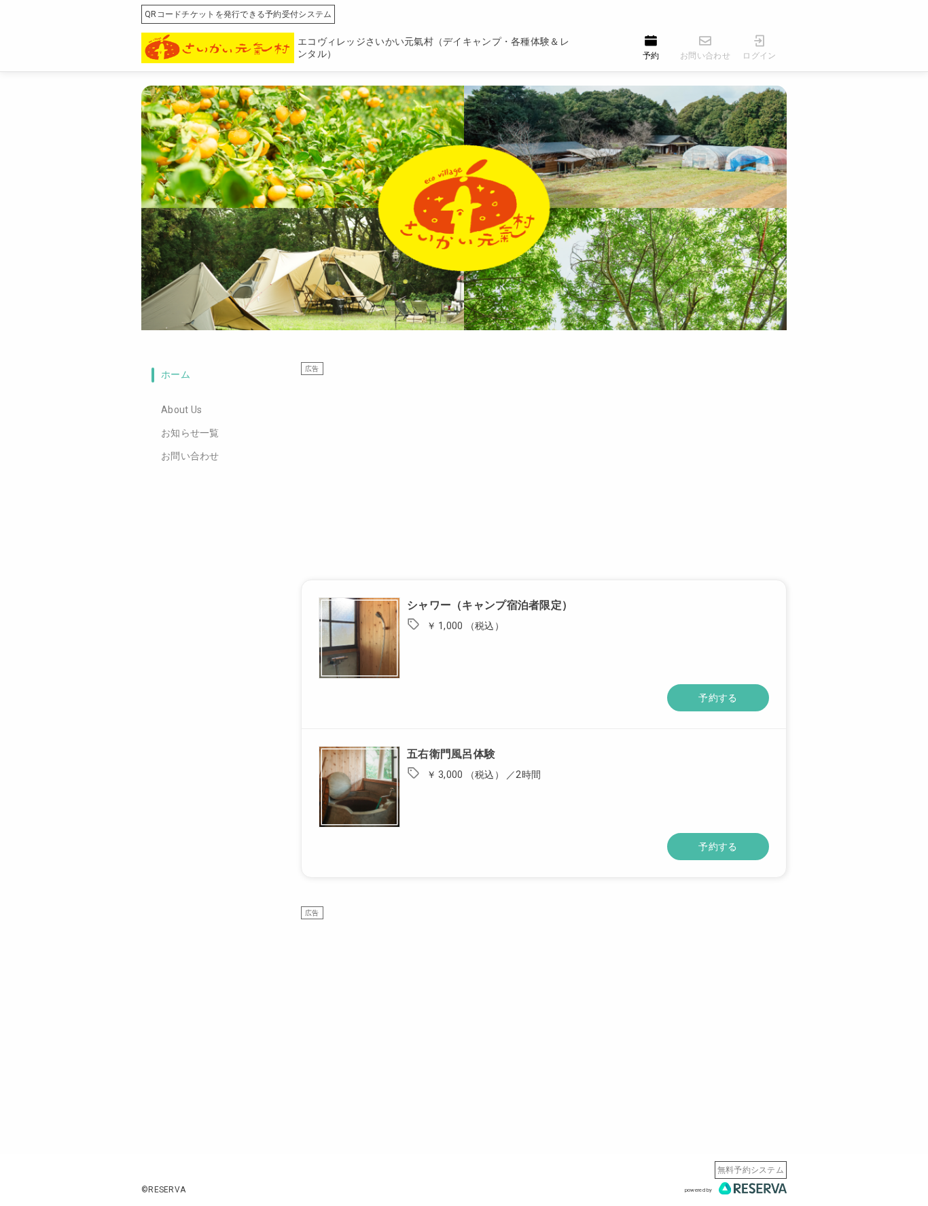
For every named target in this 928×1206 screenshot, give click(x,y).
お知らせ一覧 (190, 432)
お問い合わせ (190, 455)
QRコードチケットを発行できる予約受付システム (238, 14)
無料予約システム (750, 1170)
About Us (181, 409)
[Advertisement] (544, 471)
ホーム (175, 374)
